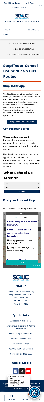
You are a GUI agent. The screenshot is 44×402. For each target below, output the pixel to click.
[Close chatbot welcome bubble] (8, 376)
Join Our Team (19, 7)
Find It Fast (28, 3)
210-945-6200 (21, 304)
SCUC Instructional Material (21, 349)
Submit (22, 191)
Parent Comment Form (20, 339)
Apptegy (26, 388)
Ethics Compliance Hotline (20, 333)
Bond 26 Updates (12, 3)
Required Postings (21, 344)
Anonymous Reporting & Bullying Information (21, 327)
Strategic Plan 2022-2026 (21, 354)
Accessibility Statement (20, 321)
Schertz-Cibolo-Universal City (22, 44)
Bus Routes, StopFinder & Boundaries (24, 54)
